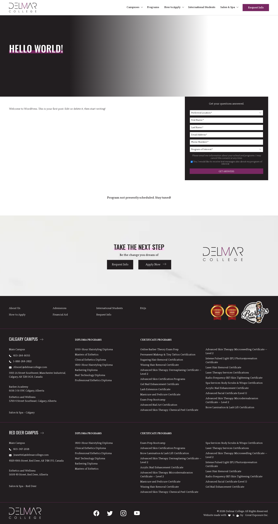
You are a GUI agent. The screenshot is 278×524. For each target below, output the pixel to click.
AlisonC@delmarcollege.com (29, 367)
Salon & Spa (227, 7)
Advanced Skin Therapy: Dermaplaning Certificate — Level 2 (170, 372)
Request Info (256, 7)
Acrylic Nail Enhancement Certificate (227, 388)
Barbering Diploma (86, 370)
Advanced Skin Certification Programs (162, 379)
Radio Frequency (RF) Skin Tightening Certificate (234, 377)
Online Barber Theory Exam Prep (159, 349)
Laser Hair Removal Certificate (223, 367)
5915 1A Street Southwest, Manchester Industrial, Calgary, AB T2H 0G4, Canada (37, 375)
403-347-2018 (20, 449)
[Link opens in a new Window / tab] (96, 513)
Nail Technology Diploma (90, 375)
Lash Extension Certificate (155, 389)
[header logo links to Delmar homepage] (23, 8)
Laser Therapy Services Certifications (227, 372)
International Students (201, 7)
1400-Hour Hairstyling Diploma (94, 364)
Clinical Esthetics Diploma (90, 359)
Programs (153, 7)
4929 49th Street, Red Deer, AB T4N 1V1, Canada (36, 460)
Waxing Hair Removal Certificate (159, 364)
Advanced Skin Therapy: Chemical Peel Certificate (169, 410)
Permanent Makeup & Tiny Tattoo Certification (167, 354)
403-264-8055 (20, 355)
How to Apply (172, 7)
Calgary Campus (23, 339)
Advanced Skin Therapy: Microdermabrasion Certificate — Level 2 (232, 400)
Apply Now (153, 264)
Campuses (133, 7)
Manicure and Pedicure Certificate (160, 394)
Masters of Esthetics (86, 354)
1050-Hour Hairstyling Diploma (94, 349)
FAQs (143, 308)
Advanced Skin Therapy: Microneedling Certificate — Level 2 (236, 351)
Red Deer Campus (23, 433)
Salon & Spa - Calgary (22, 412)
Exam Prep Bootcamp (152, 399)
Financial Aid (60, 314)
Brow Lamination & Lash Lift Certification (230, 407)
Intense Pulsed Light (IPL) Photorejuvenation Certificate (231, 360)
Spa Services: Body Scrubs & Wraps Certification (234, 382)
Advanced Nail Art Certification (158, 404)
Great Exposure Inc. (256, 515)
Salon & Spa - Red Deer (23, 486)
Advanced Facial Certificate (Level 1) (226, 393)
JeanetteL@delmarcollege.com (30, 454)
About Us (14, 308)
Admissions (59, 308)
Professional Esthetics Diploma (93, 380)
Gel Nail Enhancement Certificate (159, 384)
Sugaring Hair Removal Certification (161, 359)
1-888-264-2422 (21, 361)
